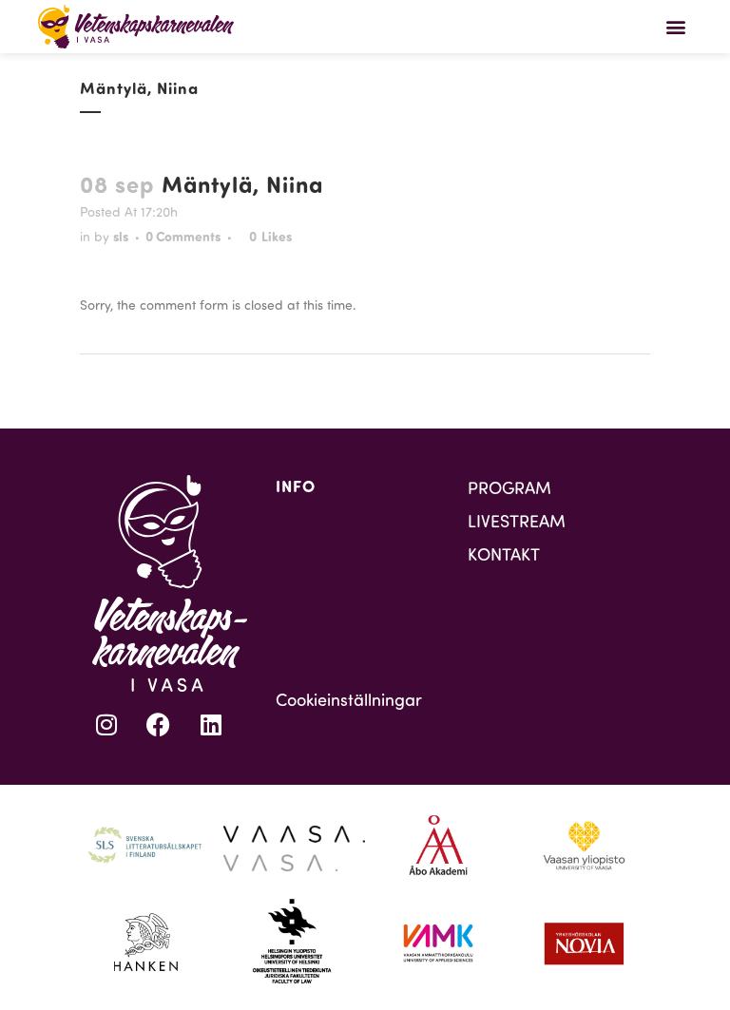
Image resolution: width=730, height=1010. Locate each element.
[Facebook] (158, 725)
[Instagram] (106, 725)
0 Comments (183, 236)
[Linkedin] (211, 725)
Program (509, 487)
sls (120, 236)
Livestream (517, 520)
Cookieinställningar (349, 699)
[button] (676, 26)
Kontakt (504, 553)
